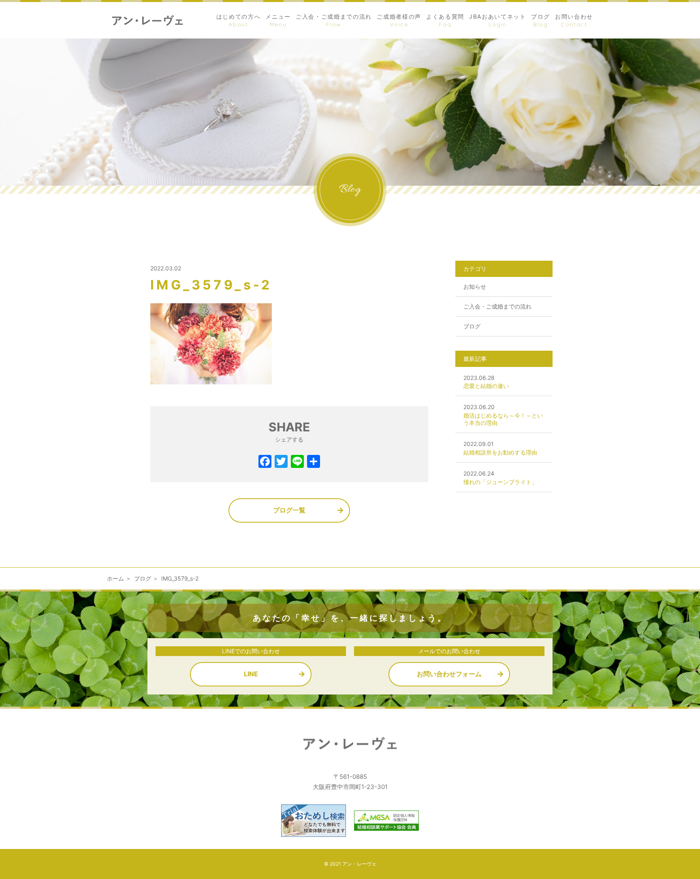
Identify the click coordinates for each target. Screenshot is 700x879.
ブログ (471, 326)
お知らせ (474, 286)
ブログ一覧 (289, 510)
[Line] (297, 462)
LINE (251, 674)
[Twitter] (281, 462)
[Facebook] (265, 462)
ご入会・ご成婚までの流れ (497, 306)
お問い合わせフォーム (449, 674)
